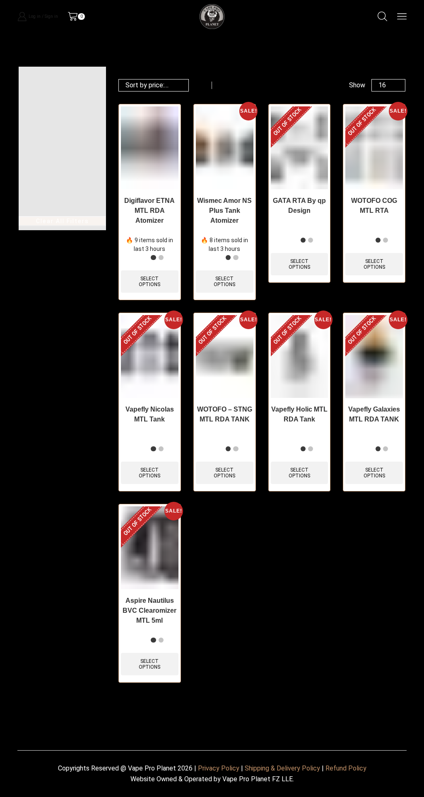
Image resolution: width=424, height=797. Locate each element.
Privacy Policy (218, 768)
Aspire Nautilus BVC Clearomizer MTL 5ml (149, 610)
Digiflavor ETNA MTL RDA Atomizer (149, 210)
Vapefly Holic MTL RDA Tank (299, 414)
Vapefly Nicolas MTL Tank (149, 414)
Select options (149, 281)
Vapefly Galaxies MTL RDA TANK (374, 414)
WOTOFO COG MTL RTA (374, 205)
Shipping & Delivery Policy (282, 768)
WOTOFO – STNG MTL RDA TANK (224, 414)
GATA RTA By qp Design (299, 205)
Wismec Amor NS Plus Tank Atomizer (224, 210)
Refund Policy (345, 768)
